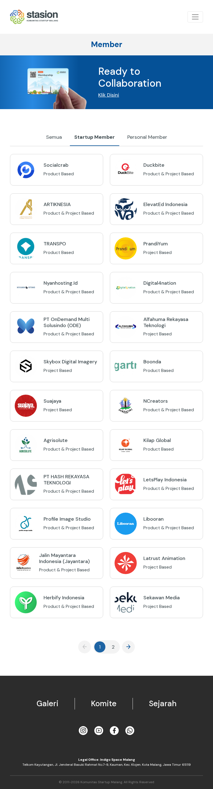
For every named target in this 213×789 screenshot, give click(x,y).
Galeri (48, 703)
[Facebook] (114, 730)
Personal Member (147, 137)
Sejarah (163, 703)
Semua (54, 137)
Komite (103, 703)
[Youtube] (98, 730)
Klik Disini (108, 95)
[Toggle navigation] (195, 16)
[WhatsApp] (129, 730)
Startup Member (94, 137)
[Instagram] (83, 730)
